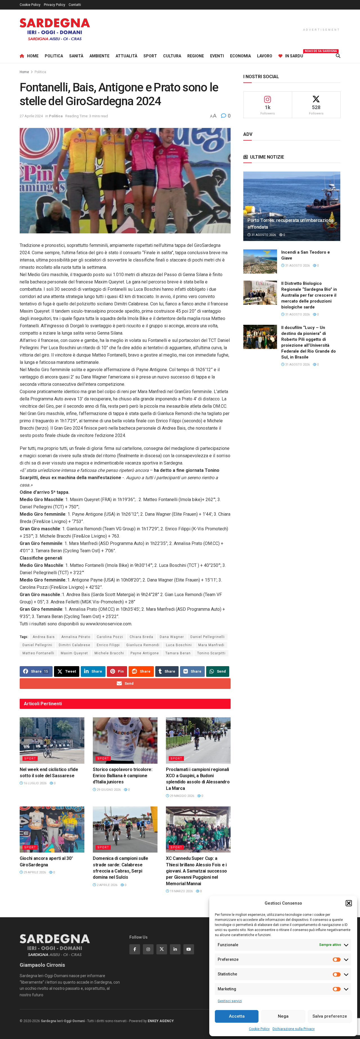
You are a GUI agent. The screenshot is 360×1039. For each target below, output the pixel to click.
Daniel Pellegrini (37, 645)
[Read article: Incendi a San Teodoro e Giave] (260, 261)
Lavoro (264, 56)
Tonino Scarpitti (211, 653)
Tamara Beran (178, 653)
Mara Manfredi (211, 645)
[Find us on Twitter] (161, 949)
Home (33, 56)
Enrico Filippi (108, 645)
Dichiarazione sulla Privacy (294, 1029)
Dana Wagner (172, 637)
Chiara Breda (141, 637)
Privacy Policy (54, 5)
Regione (195, 56)
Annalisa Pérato (75, 637)
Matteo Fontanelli (38, 653)
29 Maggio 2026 (181, 796)
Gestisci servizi (230, 1001)
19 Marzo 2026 (181, 891)
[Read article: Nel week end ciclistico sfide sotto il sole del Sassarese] (52, 740)
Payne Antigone (144, 653)
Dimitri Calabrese (74, 645)
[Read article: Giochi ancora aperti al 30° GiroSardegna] (52, 829)
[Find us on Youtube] (188, 949)
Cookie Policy (259, 1029)
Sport (150, 56)
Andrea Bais (44, 637)
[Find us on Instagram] (148, 949)
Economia (240, 56)
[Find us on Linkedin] (175, 949)
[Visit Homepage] (55, 29)
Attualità (126, 56)
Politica (54, 56)
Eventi (217, 56)
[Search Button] (338, 56)
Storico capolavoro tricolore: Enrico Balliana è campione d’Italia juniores (122, 776)
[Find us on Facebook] (134, 949)
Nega (283, 1016)
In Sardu (294, 55)
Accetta (237, 1016)
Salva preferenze (329, 1016)
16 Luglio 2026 (34, 783)
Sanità (76, 56)
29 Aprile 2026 (34, 872)
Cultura (172, 56)
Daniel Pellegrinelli (207, 637)
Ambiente (99, 56)
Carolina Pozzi (110, 637)
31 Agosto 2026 (263, 235)
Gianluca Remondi (142, 645)
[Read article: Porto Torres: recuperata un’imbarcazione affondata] (291, 206)
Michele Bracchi (109, 653)
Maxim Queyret (74, 653)
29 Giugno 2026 (108, 790)
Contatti (75, 5)
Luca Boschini (179, 645)
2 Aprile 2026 (106, 885)
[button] (349, 903)
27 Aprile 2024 (31, 116)
